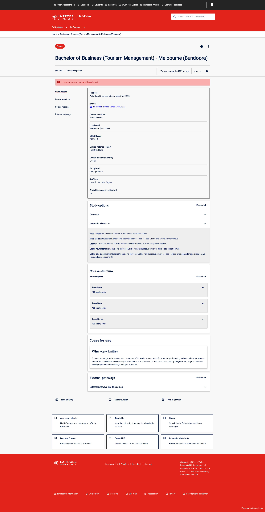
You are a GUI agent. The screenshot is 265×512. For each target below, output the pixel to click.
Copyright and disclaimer (197, 494)
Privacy (172, 494)
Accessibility (153, 494)
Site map (133, 494)
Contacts (114, 494)
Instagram (147, 464)
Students (99, 5)
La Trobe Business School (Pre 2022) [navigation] (109, 107)
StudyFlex (85, 5)
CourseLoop (257, 508)
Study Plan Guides (130, 5)
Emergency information (67, 494)
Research (112, 5)
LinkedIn (135, 464)
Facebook (109, 464)
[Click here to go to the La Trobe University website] (62, 18)
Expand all (201, 205)
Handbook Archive (151, 5)
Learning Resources (173, 5)
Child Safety (94, 494)
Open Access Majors (66, 5)
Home (54, 34)
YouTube (125, 464)
